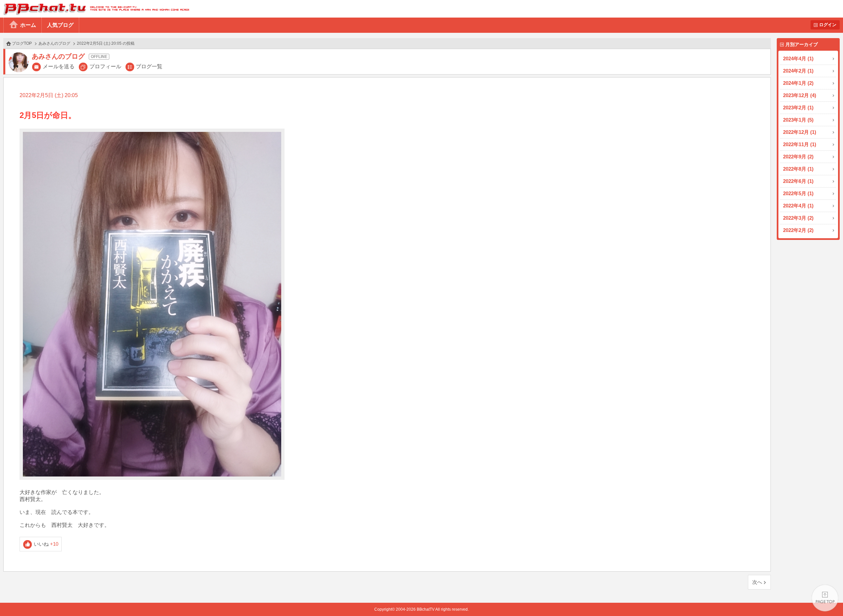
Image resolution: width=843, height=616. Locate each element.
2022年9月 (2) (798, 156)
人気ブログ (60, 25)
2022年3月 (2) (798, 218)
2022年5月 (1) (798, 193)
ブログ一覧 (149, 66)
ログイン (827, 24)
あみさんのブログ (54, 43)
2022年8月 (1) (798, 169)
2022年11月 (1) (799, 144)
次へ (757, 582)
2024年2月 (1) (798, 71)
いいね (46, 544)
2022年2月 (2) (798, 230)
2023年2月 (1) (798, 107)
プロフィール (105, 66)
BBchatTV (94, 9)
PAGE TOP (825, 598)
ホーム (28, 25)
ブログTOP (22, 43)
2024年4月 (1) (798, 58)
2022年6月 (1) (798, 181)
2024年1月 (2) (798, 83)
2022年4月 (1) (798, 205)
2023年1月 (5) (798, 120)
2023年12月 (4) (799, 95)
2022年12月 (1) (799, 132)
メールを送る (59, 66)
